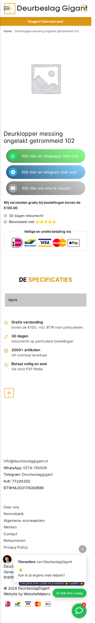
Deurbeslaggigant (37, 474)
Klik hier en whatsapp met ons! (50, 156)
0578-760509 (35, 468)
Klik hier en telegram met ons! (49, 172)
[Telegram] (13, 172)
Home (8, 31)
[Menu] (11, 8)
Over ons (11, 507)
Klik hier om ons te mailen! (46, 188)
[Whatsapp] (13, 156)
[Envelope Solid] (13, 188)
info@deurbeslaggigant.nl (26, 461)
